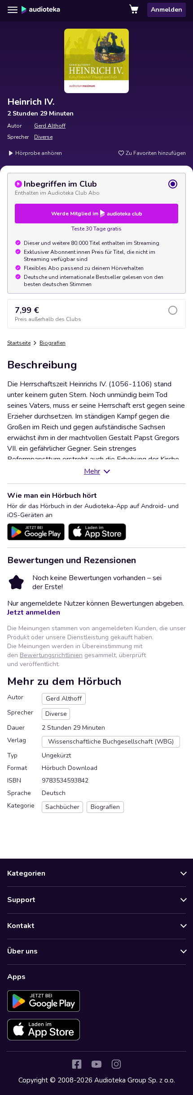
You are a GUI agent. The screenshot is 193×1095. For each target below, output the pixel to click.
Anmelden (166, 9)
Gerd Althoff (50, 125)
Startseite (19, 342)
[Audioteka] (41, 10)
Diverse (43, 137)
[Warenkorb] (134, 9)
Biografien (52, 342)
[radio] (96, 188)
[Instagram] (116, 1064)
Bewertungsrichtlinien (51, 655)
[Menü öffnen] (12, 9)
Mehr (92, 471)
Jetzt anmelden (33, 612)
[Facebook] (76, 1064)
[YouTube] (96, 1064)
